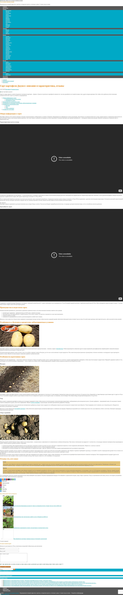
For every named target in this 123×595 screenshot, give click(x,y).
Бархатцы (8, 37)
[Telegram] (15, 479)
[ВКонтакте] (1, 479)
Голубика (8, 64)
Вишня (7, 29)
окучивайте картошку (20, 408)
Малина (8, 71)
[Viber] (11, 479)
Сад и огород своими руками (7, 1)
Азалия (7, 36)
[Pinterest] (7, 479)
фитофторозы (60, 348)
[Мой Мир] (5, 479)
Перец (7, 27)
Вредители (5, 8)
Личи (7, 32)
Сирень (7, 54)
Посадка (8, 105)
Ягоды (4, 60)
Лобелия (8, 47)
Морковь (8, 24)
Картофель (8, 22)
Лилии (7, 46)
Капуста (8, 20)
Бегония (8, 38)
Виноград (8, 63)
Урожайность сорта (10, 100)
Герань (7, 41)
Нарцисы (8, 49)
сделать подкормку (35, 402)
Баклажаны (8, 10)
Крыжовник (9, 69)
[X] (9, 479)
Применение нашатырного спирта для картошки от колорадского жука (31, 527)
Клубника (8, 68)
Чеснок (7, 11)
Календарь (5, 77)
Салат (7, 73)
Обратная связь (6, 590)
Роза (7, 59)
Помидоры (8, 15)
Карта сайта (6, 589)
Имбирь (8, 18)
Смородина (8, 65)
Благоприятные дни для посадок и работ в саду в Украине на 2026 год (31, 516)
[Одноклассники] (3, 479)
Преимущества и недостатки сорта (11, 101)
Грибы (7, 17)
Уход (7, 107)
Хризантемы (9, 51)
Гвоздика (8, 40)
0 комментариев (15, 89)
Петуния (8, 56)
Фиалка (7, 53)
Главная (5, 6)
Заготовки (5, 76)
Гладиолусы (9, 42)
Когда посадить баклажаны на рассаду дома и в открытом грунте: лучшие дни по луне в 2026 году (38, 505)
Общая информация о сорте (9, 98)
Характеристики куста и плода (13, 99)
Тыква (7, 14)
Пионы (7, 50)
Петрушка (8, 74)
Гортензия (8, 45)
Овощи (4, 9)
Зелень (4, 72)
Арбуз (7, 62)
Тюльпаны (8, 55)
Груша (7, 31)
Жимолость (8, 67)
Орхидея (8, 58)
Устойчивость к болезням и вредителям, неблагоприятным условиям (19, 103)
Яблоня (7, 33)
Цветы (4, 35)
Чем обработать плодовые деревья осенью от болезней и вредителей (30, 538)
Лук (7, 23)
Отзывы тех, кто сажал (8, 109)
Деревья (5, 28)
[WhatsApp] (13, 479)
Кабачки (8, 19)
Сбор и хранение (10, 108)
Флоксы (8, 44)
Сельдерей (8, 13)
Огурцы (8, 26)
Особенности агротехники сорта (11, 104)
